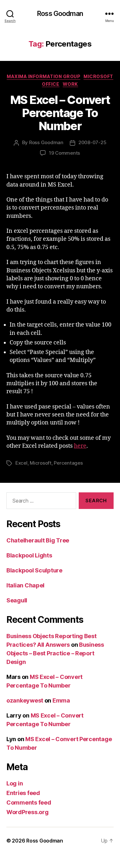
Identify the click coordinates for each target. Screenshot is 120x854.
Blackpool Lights (29, 555)
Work (70, 84)
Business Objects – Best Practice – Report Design (55, 653)
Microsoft (98, 76)
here (80, 446)
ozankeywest (24, 700)
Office (50, 84)
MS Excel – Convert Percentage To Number (60, 113)
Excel (21, 463)
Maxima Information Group (43, 76)
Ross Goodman (60, 13)
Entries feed (23, 793)
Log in (14, 783)
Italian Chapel (25, 585)
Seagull (16, 600)
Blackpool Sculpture (34, 570)
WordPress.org (27, 812)
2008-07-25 (92, 142)
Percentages (68, 463)
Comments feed (28, 802)
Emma (61, 700)
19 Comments (64, 153)
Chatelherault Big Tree (37, 540)
